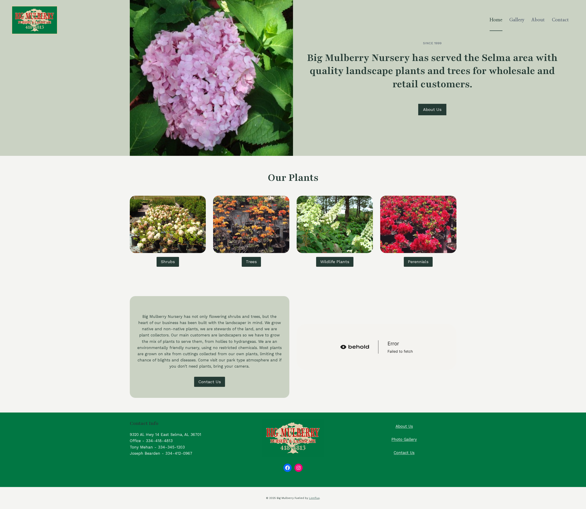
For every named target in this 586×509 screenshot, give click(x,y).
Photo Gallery (404, 439)
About (538, 20)
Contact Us (404, 452)
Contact (560, 20)
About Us (404, 426)
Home (496, 20)
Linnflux (314, 498)
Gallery (516, 20)
